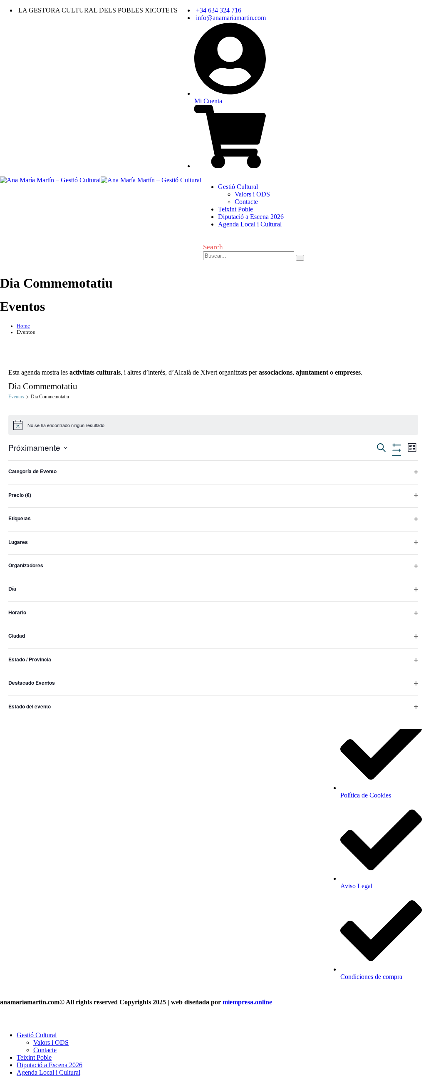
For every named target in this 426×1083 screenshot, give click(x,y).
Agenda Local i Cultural (250, 224)
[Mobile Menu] (207, 273)
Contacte (246, 201)
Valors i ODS (252, 194)
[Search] (300, 258)
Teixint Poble (235, 209)
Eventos (16, 397)
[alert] (213, 425)
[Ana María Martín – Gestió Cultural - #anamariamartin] (100, 180)
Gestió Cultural (238, 186)
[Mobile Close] (5, 1020)
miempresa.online (247, 1002)
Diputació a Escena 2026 (251, 216)
